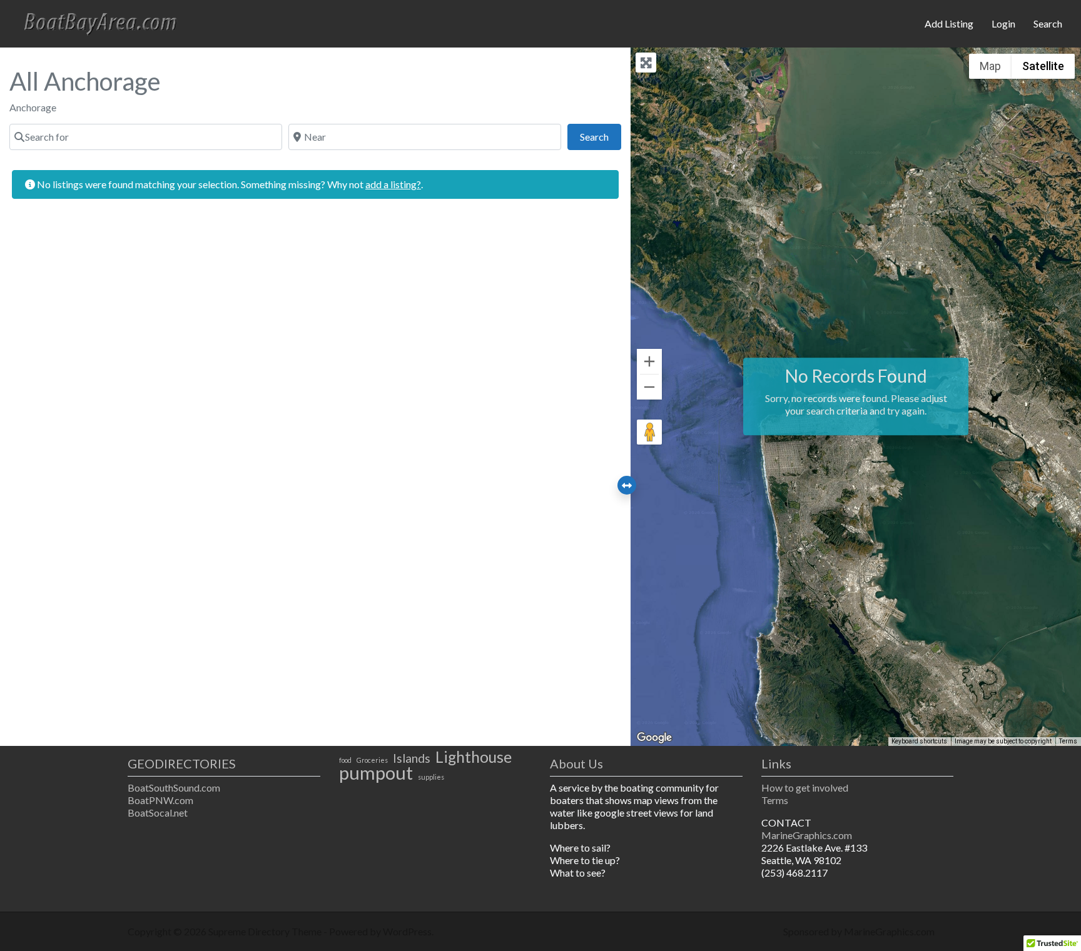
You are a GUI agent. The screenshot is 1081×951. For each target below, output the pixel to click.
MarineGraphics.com (806, 835)
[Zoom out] (649, 387)
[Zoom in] (649, 361)
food (345, 760)
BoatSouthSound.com (174, 787)
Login (1003, 23)
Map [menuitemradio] (990, 66)
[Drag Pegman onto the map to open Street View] (649, 432)
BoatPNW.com (160, 800)
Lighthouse (473, 757)
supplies (431, 777)
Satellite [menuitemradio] (1043, 66)
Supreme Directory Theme (265, 931)
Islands (411, 758)
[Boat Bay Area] (104, 21)
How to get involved (804, 787)
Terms (1068, 741)
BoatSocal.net (158, 812)
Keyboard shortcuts (919, 741)
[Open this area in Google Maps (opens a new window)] (654, 738)
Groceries (372, 760)
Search (1047, 23)
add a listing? (393, 184)
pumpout (376, 773)
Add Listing (949, 23)
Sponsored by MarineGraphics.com (859, 931)
